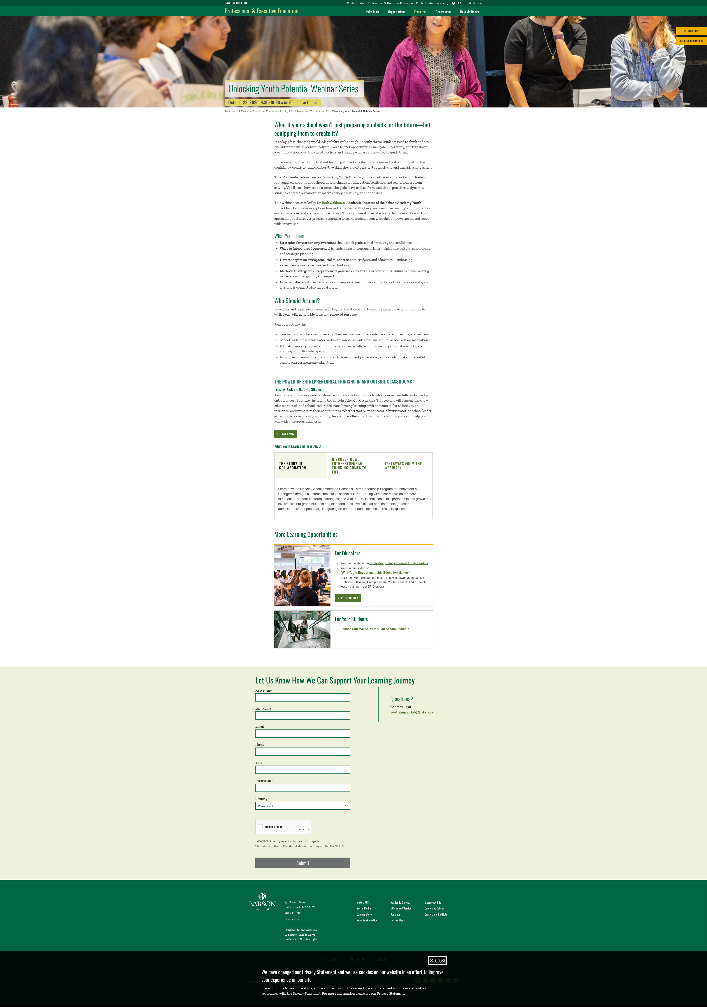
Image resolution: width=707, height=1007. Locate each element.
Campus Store (364, 914)
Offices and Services (402, 908)
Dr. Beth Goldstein (331, 203)
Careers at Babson (434, 908)
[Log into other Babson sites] (453, 3)
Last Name (263, 708)
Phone (259, 745)
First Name (263, 690)
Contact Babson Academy (432, 3)
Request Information (691, 41)
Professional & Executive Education (261, 10)
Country (261, 799)
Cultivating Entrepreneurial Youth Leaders (399, 563)
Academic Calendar (401, 902)
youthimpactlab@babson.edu (414, 712)
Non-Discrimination (367, 920)
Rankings (395, 914)
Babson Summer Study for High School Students (374, 628)
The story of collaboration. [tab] (293, 465)
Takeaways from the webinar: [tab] (403, 465)
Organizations (396, 11)
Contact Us (292, 919)
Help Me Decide (470, 11)
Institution (263, 781)
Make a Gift (363, 902)
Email (259, 727)
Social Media (364, 908)
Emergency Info (433, 902)
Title (258, 763)
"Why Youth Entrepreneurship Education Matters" (375, 572)
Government (443, 11)
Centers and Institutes (437, 914)
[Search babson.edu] (460, 3)
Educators (420, 11)
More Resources (348, 598)
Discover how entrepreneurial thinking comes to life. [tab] (349, 465)
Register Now (691, 31)
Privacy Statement (390, 993)
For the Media (398, 920)
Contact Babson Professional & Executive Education (380, 3)
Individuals (372, 11)
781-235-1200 (293, 913)
